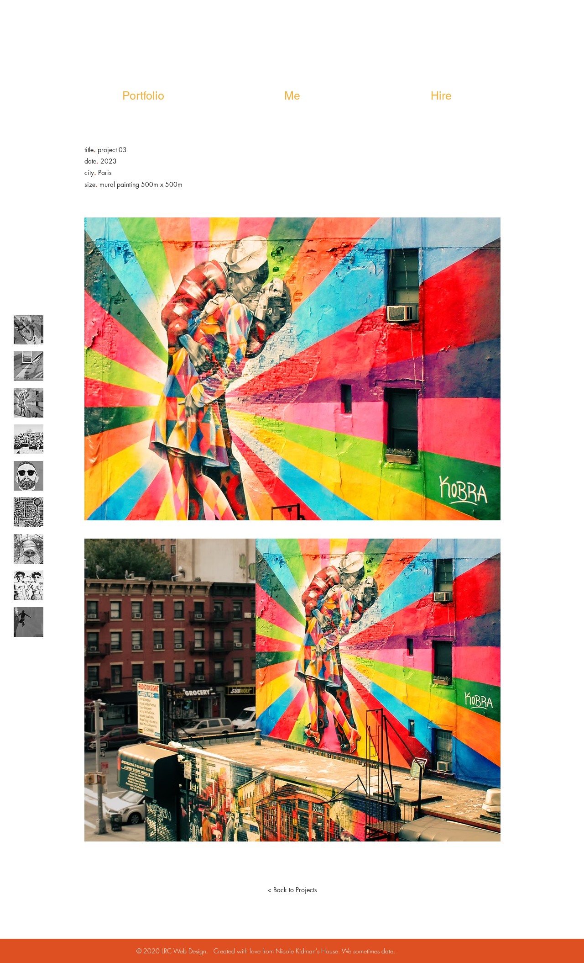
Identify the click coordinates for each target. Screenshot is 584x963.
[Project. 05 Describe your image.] (28, 476)
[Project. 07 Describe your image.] (28, 549)
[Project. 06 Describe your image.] (28, 512)
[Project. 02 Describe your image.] (28, 366)
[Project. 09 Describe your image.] (28, 622)
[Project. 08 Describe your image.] (28, 585)
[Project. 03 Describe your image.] (28, 403)
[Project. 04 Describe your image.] (28, 439)
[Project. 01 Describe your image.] (28, 329)
